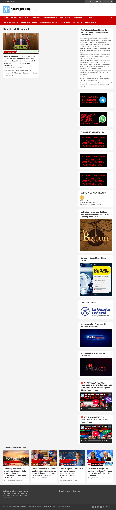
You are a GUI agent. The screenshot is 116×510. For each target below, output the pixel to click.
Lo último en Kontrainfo (40, 464)
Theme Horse (47, 507)
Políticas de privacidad (28, 507)
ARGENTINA (92, 459)
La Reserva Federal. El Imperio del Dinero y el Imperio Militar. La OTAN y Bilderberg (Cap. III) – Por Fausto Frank (95, 50)
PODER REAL (78, 18)
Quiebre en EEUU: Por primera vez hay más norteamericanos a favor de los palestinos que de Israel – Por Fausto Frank (44, 472)
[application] (96, 401)
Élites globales (9, 464)
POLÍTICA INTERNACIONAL (20, 18)
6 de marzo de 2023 (9, 68)
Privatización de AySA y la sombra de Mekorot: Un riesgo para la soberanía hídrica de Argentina (100, 472)
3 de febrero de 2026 (66, 480)
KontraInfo (20, 68)
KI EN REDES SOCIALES (28, 22)
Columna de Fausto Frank (12, 462)
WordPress (68, 507)
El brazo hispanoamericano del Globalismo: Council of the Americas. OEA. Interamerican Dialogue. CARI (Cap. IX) (96, 85)
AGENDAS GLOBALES (50, 18)
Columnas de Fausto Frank (15, 448)
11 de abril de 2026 (9, 480)
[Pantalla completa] (109, 409)
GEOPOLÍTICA (36, 18)
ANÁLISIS (89, 18)
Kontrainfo (16, 507)
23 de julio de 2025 (93, 478)
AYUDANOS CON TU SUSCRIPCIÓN (70, 22)
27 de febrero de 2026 (38, 478)
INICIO (6, 18)
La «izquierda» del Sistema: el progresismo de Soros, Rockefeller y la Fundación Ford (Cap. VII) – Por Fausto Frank (95, 72)
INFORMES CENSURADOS (48, 22)
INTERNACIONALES (10, 52)
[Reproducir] (82, 409)
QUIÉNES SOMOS (90, 22)
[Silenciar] (107, 409)
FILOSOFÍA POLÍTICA (11, 22)
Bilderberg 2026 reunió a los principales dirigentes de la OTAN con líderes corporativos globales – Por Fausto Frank (15, 473)
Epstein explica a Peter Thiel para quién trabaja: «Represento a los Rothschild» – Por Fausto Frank (71, 473)
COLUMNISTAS (65, 18)
